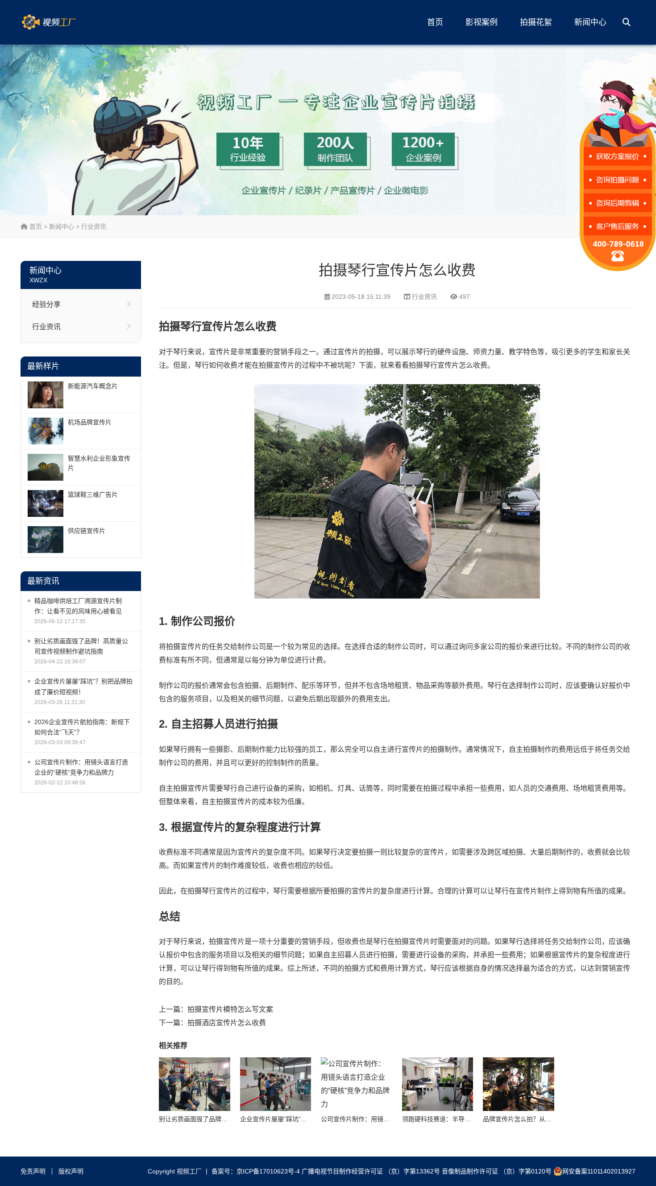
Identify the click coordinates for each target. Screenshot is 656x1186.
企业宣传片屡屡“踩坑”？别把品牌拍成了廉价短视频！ (83, 686)
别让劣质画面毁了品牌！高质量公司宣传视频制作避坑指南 (81, 646)
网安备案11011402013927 (598, 1171)
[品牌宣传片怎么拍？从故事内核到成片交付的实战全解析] (518, 1084)
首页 (435, 22)
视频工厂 (63, 22)
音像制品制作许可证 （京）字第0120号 (497, 1171)
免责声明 (33, 1171)
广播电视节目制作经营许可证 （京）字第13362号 (371, 1171)
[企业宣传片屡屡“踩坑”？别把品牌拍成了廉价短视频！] (275, 1084)
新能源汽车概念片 (93, 386)
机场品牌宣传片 (90, 422)
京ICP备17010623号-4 (268, 1171)
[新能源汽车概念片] (45, 394)
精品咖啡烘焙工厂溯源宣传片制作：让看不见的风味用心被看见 (78, 606)
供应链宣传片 (86, 530)
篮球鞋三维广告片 (93, 494)
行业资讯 (93, 226)
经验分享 (46, 304)
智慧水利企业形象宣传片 (99, 463)
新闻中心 (590, 22)
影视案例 (481, 22)
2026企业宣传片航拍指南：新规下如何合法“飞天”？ (82, 727)
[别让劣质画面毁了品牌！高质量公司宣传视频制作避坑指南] (194, 1084)
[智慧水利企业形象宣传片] (45, 467)
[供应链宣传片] (45, 539)
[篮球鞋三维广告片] (45, 503)
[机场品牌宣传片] (45, 431)
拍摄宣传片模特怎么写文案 (230, 1009)
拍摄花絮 (536, 22)
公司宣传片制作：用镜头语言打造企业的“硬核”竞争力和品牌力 (81, 767)
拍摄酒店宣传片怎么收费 (226, 1023)
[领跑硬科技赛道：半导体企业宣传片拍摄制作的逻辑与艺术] (437, 1084)
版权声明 (70, 1171)
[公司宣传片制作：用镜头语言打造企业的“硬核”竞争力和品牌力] (356, 1084)
